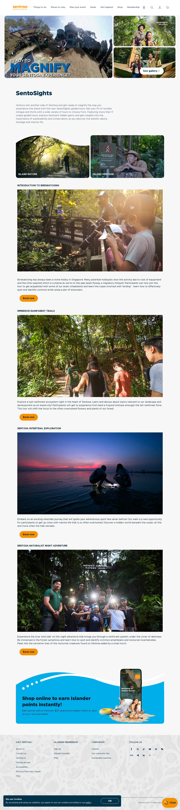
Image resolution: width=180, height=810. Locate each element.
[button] (144, 7)
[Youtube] (150, 749)
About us (20, 749)
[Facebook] (131, 749)
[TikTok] (143, 749)
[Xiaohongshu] (131, 756)
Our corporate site (100, 754)
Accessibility (22, 767)
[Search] (152, 7)
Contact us (21, 754)
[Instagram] (137, 749)
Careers (95, 749)
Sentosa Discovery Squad (28, 772)
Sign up (57, 749)
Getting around (23, 763)
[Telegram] (137, 756)
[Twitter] (150, 756)
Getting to (21, 758)
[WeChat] (162, 749)
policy (88, 803)
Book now (28, 298)
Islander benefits (62, 754)
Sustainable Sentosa (101, 758)
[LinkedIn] (143, 756)
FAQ (18, 776)
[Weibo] (156, 749)
